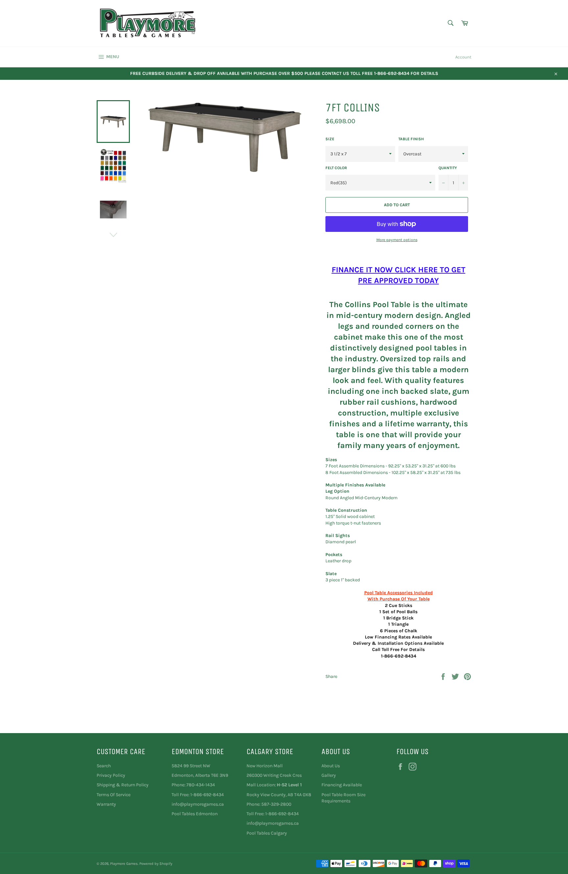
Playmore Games (124, 864)
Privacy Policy (111, 775)
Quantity (447, 168)
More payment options (396, 239)
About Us (330, 766)
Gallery (328, 775)
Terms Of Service (113, 794)
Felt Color (336, 168)
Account (463, 57)
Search (104, 766)
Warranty (106, 804)
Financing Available (341, 785)
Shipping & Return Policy (123, 785)
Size (329, 139)
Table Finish (411, 139)
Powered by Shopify (155, 864)
